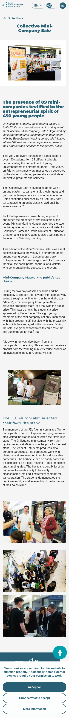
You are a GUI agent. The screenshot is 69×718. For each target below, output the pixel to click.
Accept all (34, 687)
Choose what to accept (34, 698)
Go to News (15, 18)
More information (34, 708)
